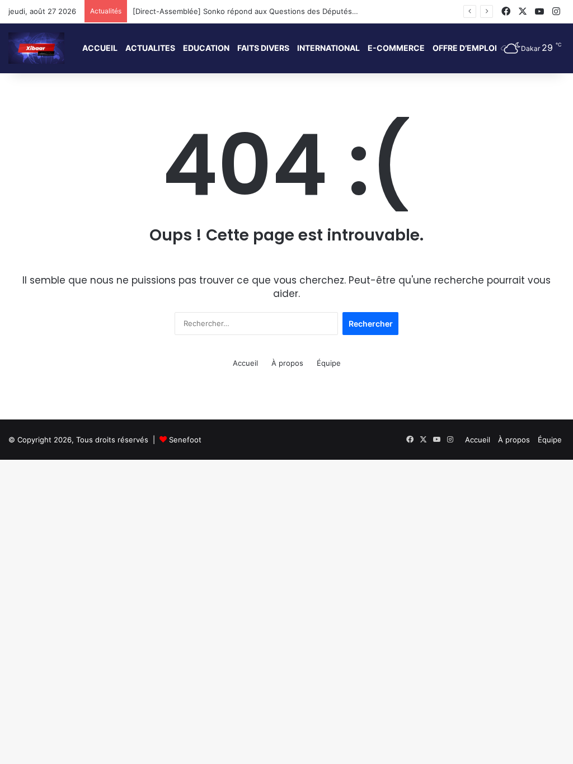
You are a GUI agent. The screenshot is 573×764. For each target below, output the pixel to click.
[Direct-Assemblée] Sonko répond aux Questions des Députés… (245, 11)
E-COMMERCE (396, 48)
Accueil (245, 363)
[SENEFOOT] (36, 48)
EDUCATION (206, 48)
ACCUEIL (100, 48)
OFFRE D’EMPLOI (465, 48)
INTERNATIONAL (328, 48)
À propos (287, 363)
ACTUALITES (150, 48)
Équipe (329, 363)
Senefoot (185, 439)
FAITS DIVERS (263, 48)
